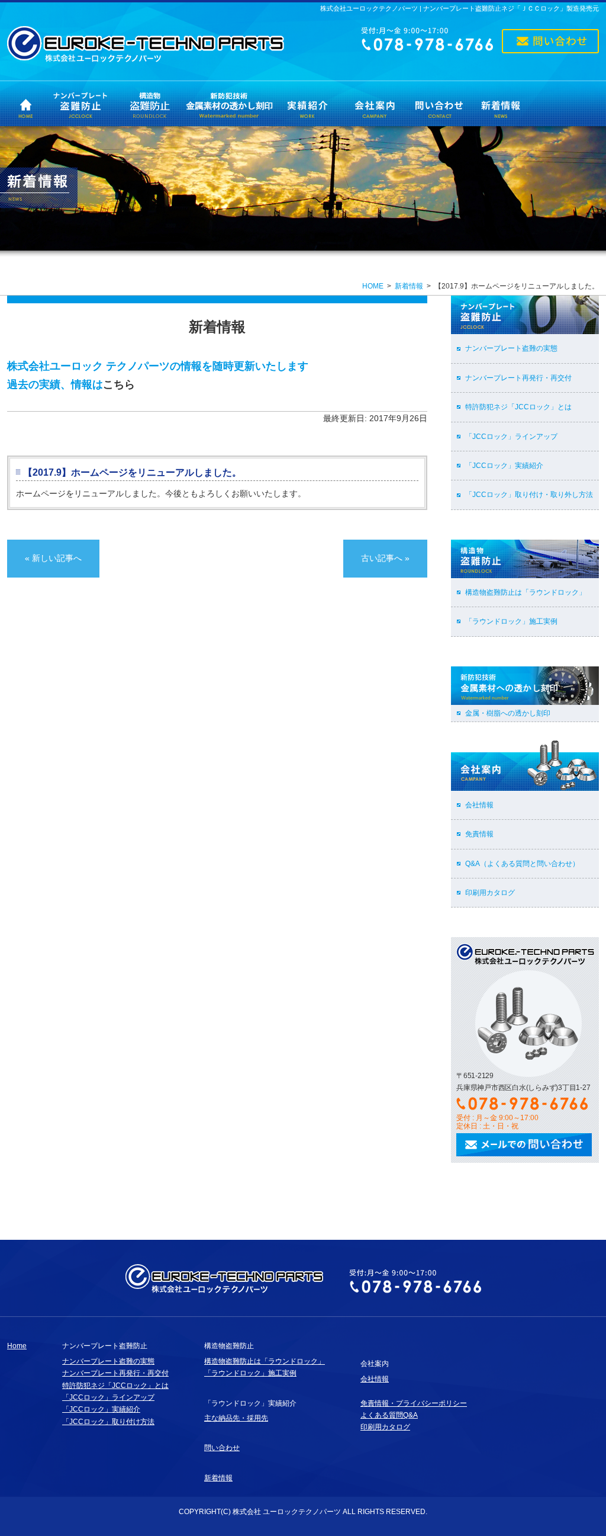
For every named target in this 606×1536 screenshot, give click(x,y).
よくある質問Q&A (389, 1415)
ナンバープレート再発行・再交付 (518, 378)
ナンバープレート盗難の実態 (511, 348)
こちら (119, 384)
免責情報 (479, 834)
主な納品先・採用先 (236, 1418)
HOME (372, 286)
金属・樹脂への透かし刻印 (507, 713)
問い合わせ (222, 1448)
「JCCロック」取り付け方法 (108, 1422)
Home (17, 1346)
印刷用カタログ (490, 893)
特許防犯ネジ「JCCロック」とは (518, 407)
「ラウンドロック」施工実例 (511, 621)
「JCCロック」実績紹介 (504, 465)
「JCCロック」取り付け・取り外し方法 (529, 494)
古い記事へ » (385, 558)
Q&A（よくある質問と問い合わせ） (522, 864)
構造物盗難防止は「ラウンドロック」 (525, 592)
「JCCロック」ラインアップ (511, 436)
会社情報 (479, 805)
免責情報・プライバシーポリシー (413, 1403)
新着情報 (409, 286)
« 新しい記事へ (53, 558)
